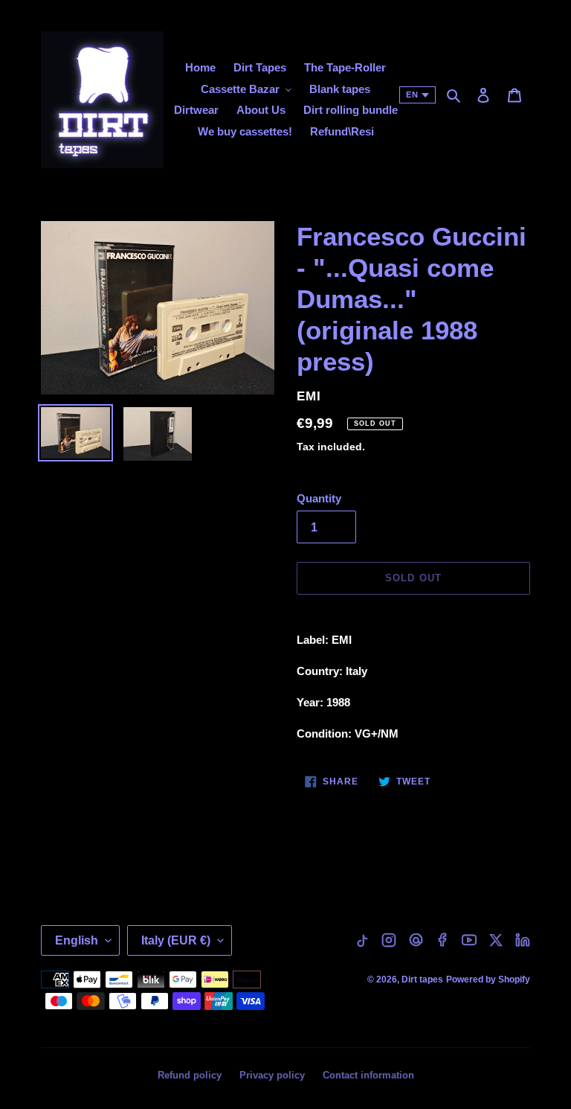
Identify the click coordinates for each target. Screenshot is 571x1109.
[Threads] (415, 940)
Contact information (368, 1075)
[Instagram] (388, 940)
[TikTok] (362, 940)
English (76, 940)
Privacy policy (272, 1075)
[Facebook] (442, 940)
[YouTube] (469, 940)
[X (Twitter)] (495, 940)
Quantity (319, 498)
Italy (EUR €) (175, 940)
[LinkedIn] (522, 940)
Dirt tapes (422, 979)
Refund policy (190, 1075)
